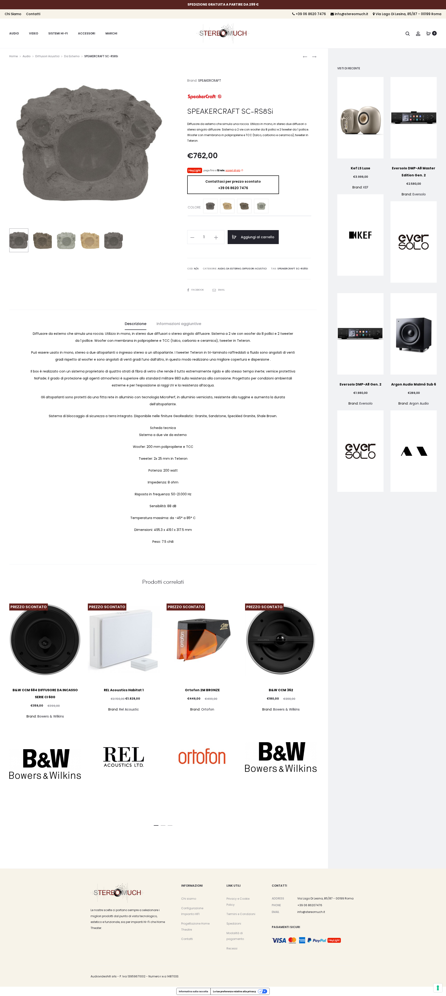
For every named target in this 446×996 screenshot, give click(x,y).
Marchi (111, 33)
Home (13, 56)
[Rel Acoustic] (123, 757)
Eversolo (419, 194)
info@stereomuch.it (351, 14)
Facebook (197, 290)
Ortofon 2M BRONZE (202, 690)
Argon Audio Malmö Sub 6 (413, 384)
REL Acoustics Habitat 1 (124, 690)
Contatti (33, 14)
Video (33, 33)
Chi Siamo (13, 14)
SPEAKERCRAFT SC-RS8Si (292, 268)
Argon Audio (419, 403)
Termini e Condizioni (240, 914)
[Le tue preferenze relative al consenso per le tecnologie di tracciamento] (437, 987)
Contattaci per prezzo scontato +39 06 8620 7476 (233, 184)
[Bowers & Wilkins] (45, 764)
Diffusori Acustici (47, 56)
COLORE (194, 207)
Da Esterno (72, 56)
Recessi (231, 948)
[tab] (135, 324)
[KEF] (360, 235)
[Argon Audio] (413, 451)
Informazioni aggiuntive (179, 323)
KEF (365, 187)
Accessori (86, 33)
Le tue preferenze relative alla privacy (234, 991)
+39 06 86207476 (309, 905)
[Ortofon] (202, 757)
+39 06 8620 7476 (310, 14)
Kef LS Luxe (360, 168)
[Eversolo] (413, 242)
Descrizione (135, 323)
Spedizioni (233, 924)
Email (221, 290)
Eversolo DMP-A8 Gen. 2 (360, 384)
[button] (156, 824)
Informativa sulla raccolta (193, 991)
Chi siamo (188, 899)
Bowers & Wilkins (50, 716)
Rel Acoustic (129, 709)
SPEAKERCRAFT (209, 80)
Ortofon (207, 709)
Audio (14, 33)
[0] (428, 33)
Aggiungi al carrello (257, 237)
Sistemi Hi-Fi (58, 33)
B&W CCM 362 (281, 690)
